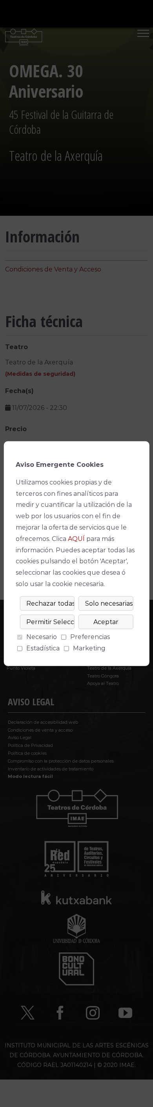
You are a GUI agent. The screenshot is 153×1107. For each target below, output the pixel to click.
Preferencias (90, 637)
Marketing (89, 648)
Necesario (41, 637)
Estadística (43, 648)
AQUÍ (76, 539)
